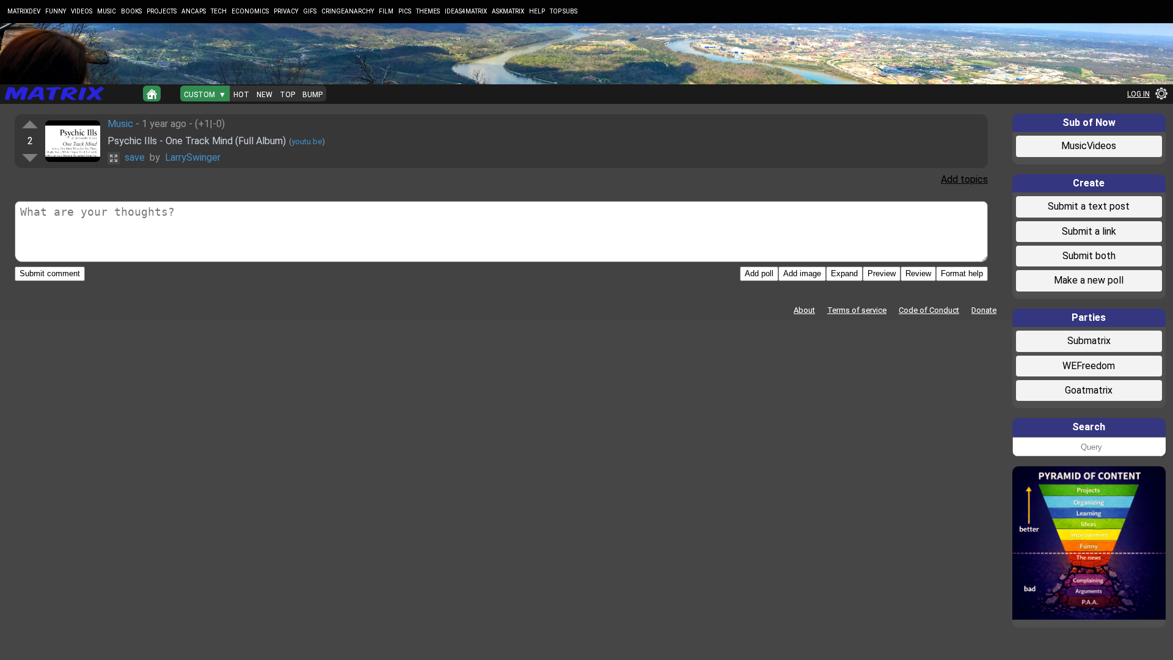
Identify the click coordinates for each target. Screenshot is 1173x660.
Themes (428, 11)
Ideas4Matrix (466, 11)
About (804, 310)
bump (312, 94)
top (287, 94)
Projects (162, 11)
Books (131, 11)
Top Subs (563, 11)
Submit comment (50, 273)
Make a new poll (1089, 280)
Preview (882, 273)
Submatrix (1089, 340)
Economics (250, 11)
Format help (962, 273)
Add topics (964, 179)
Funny (55, 11)
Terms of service (856, 310)
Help (537, 11)
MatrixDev (23, 11)
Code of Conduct (929, 310)
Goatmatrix (1089, 390)
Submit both (1089, 256)
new (264, 94)
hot (241, 94)
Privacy (286, 11)
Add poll (759, 273)
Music (106, 11)
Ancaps (193, 11)
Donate (983, 310)
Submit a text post (1089, 206)
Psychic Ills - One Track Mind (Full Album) (197, 141)
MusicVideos (1088, 146)
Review (918, 273)
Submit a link (1089, 231)
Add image (802, 273)
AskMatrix (508, 11)
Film (386, 11)
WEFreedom (1088, 366)
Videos (81, 11)
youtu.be (306, 141)
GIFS (309, 11)
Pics (404, 11)
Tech (219, 11)
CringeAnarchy (347, 11)
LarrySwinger (193, 157)
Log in (1138, 94)
